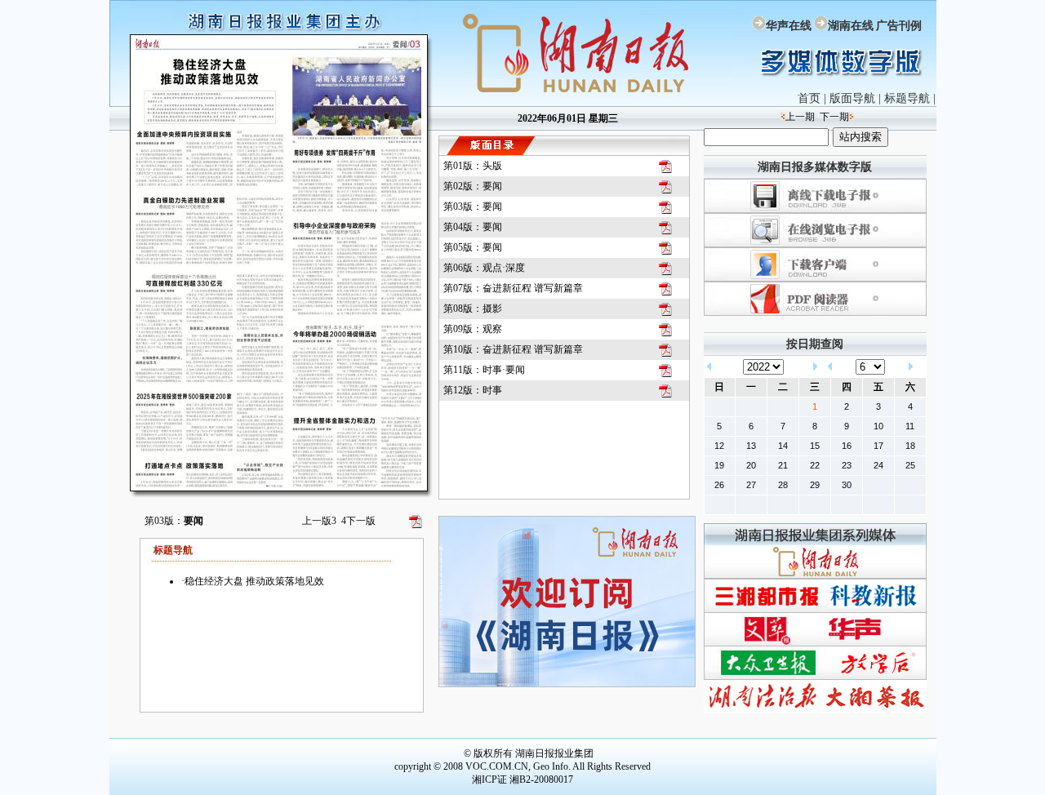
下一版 (358, 520)
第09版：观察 (472, 329)
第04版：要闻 (472, 227)
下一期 (834, 116)
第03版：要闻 (472, 206)
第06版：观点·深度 (484, 267)
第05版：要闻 (472, 247)
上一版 (319, 520)
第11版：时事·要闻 (484, 369)
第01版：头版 (472, 165)
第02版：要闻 (472, 186)
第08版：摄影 (472, 308)
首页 (809, 98)
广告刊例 (899, 26)
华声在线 (789, 26)
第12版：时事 (472, 390)
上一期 (800, 116)
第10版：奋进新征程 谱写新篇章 (513, 349)
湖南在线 (851, 26)
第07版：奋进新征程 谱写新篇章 (513, 288)
